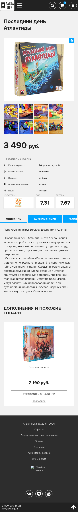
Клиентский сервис (39, 452)
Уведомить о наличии (19, 158)
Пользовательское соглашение (39, 435)
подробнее (39, 401)
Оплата (39, 441)
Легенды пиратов (39, 367)
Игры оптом (39, 458)
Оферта (39, 429)
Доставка (39, 447)
